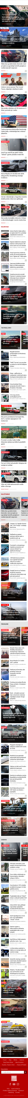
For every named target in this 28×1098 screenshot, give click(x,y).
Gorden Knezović (4, 489)
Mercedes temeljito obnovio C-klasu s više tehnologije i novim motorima (13, 219)
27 (25, 1056)
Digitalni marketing (8, 820)
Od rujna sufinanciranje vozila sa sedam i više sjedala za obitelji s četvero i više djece (13, 1029)
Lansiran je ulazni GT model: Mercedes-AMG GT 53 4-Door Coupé (13, 593)
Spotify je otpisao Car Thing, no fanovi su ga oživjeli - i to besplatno (13, 316)
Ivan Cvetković (6, 346)
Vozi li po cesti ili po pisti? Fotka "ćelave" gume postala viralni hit (12, 153)
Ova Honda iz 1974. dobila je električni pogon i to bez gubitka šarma (18, 887)
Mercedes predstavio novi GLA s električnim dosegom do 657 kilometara (13, 1010)
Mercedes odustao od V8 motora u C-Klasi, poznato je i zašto (14, 109)
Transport (5, 118)
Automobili (5, 162)
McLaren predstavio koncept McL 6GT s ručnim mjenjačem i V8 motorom (12, 419)
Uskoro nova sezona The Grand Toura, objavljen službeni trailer (12, 88)
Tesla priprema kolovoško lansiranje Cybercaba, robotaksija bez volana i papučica (13, 131)
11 (25, 956)
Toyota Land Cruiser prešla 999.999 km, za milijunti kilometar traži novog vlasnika (13, 735)
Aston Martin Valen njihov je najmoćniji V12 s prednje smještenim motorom (18, 232)
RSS (8, 1089)
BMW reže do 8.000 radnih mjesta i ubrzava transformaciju (12, 990)
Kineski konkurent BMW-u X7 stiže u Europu (13, 1050)
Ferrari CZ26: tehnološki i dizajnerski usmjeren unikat (13, 464)
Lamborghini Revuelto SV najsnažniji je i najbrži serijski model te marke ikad (13, 297)
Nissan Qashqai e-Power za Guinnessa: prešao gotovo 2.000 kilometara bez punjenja (13, 808)
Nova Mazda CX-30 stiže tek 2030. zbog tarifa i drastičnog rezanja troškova (12, 176)
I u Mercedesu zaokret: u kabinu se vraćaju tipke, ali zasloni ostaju (18, 950)
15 (19, 348)
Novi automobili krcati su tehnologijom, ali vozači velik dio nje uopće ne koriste (13, 19)
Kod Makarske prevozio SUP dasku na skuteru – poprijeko (17, 789)
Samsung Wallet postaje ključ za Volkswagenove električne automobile (17, 265)
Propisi (4, 53)
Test (3, 333)
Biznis (3, 982)
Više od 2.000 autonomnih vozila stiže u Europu (12, 485)
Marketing (11, 1092)
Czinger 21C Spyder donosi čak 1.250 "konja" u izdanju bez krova (18, 525)
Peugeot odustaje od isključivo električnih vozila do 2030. (18, 746)
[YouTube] (14, 1084)
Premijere (5, 585)
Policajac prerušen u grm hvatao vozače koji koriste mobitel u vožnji (18, 865)
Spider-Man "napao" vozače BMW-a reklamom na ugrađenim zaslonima (12, 828)
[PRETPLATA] (25, 1072)
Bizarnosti (5, 141)
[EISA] (14, 1078)
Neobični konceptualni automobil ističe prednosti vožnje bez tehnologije (18, 757)
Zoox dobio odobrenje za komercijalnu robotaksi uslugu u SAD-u (17, 876)
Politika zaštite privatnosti (10, 1090)
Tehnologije (5, 473)
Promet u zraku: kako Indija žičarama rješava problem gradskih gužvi (13, 442)
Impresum (21, 1090)
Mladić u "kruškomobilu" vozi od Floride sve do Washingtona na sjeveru (17, 971)
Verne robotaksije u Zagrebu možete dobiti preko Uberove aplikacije (14, 198)
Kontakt (17, 1092)
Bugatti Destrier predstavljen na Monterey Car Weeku (18, 353)
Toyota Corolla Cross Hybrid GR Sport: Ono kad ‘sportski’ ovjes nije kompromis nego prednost (10, 339)
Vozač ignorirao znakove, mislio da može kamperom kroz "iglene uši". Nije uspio (18, 254)
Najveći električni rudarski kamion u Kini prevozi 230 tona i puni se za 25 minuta (18, 243)
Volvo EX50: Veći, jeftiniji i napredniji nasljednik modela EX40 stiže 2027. (18, 906)
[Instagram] (17, 1084)
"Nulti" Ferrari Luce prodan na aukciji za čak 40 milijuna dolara (18, 364)
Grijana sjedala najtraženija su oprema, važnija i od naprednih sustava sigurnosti (13, 715)
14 (25, 580)
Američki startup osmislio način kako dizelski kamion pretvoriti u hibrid (18, 960)
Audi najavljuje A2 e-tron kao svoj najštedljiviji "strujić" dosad (17, 917)
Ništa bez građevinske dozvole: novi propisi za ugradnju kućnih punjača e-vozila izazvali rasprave (13, 66)
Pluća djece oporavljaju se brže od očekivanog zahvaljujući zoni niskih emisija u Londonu (14, 41)
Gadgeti (4, 308)
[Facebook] (10, 1084)
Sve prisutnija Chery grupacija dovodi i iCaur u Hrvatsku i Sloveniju (17, 386)
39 (25, 71)
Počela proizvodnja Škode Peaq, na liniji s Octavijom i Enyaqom (18, 684)
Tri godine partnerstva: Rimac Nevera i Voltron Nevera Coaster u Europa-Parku (13, 612)
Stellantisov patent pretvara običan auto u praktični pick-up (17, 536)
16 (25, 1017)
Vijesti (4, 97)
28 (25, 722)
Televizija (5, 76)
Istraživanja (4, 8)
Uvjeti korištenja (15, 1089)
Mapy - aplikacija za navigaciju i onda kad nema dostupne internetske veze (18, 375)
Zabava (4, 604)
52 (25, 202)
